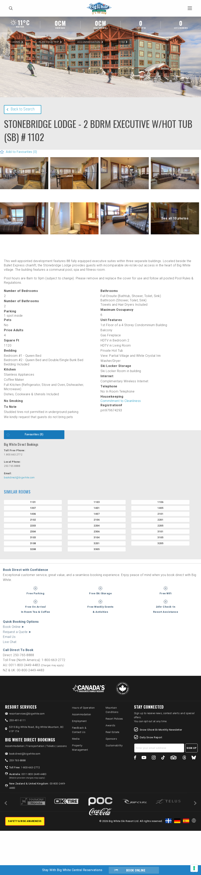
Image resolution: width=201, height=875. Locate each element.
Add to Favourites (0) (21, 152)
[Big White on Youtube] (144, 758)
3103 (33, 537)
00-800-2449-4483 (37, 785)
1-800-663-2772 (24, 767)
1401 (97, 507)
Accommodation (88, 41)
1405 (160, 507)
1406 (33, 513)
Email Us (9, 637)
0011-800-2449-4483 (27, 776)
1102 (122, 41)
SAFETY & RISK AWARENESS (25, 821)
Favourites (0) (34, 434)
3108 (33, 543)
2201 (160, 519)
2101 (160, 513)
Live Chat (9, 642)
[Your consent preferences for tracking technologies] (194, 868)
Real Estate (112, 732)
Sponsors (111, 738)
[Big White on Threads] (184, 758)
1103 (97, 502)
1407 (97, 513)
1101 (33, 502)
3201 (97, 543)
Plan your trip (49, 41)
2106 (97, 519)
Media (76, 738)
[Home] (100, 8)
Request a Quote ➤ (17, 632)
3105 (160, 537)
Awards (110, 725)
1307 (33, 507)
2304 (33, 531)
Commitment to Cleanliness (120, 401)
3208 (33, 549)
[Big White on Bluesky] (194, 758)
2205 (160, 525)
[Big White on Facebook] (135, 758)
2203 (33, 525)
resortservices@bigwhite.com (27, 713)
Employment (79, 721)
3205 (160, 543)
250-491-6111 (17, 720)
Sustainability (114, 745)
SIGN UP (191, 748)
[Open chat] (190, 864)
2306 (97, 531)
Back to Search (23, 109)
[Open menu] (189, 8)
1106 (160, 502)
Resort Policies (114, 718)
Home (16, 41)
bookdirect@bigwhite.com (19, 477)
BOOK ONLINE (135, 870)
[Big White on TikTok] (163, 758)
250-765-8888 (17, 760)
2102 (33, 519)
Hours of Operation (83, 707)
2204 (97, 525)
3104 (97, 537)
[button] (24, 173)
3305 (97, 549)
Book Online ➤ (13, 627)
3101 (160, 531)
